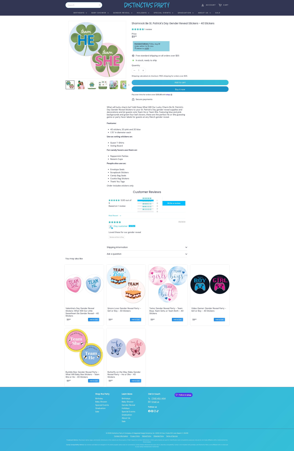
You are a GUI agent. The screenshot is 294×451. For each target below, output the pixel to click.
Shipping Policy (159, 436)
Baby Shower (99, 13)
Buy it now (180, 89)
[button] (138, 29)
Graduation (185, 13)
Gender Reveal (122, 13)
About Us (203, 13)
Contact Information (121, 436)
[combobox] (83, 5)
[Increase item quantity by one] (143, 70)
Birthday (99, 398)
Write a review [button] (173, 203)
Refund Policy (146, 436)
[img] (115, 222)
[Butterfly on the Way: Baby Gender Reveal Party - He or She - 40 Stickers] (126, 357)
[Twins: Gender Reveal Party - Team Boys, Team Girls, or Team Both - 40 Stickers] (168, 294)
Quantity (136, 65)
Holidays (142, 13)
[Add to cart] (93, 319)
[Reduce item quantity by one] (134, 70)
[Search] (99, 5)
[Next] (127, 84)
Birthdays (79, 13)
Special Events (162, 13)
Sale (217, 13)
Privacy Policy (135, 436)
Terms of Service (172, 436)
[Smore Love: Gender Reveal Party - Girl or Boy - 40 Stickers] (126, 294)
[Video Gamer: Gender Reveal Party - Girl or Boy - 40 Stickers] (210, 294)
